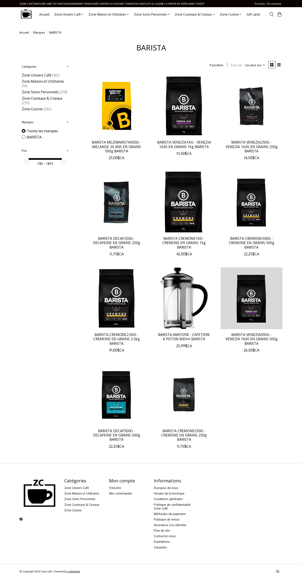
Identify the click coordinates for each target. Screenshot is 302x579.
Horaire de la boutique (169, 493)
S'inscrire (115, 488)
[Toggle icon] (271, 14)
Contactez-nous (165, 536)
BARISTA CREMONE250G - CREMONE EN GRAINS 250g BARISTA (184, 435)
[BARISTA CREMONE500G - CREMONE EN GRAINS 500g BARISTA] (251, 202)
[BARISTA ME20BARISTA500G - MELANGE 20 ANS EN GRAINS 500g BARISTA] (117, 106)
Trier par (236, 65)
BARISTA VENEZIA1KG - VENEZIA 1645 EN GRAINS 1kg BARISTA (184, 144)
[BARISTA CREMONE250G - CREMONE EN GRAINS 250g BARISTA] (184, 394)
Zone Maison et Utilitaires (43, 81)
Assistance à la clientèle (170, 525)
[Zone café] (26, 14)
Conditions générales (168, 499)
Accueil (44, 14)
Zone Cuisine (32, 109)
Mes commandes (120, 493)
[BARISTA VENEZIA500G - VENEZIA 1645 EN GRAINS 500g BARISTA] (251, 298)
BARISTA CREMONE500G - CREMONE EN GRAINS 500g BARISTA (251, 242)
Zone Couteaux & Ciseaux (42, 98)
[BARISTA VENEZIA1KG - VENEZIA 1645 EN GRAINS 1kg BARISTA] (184, 106)
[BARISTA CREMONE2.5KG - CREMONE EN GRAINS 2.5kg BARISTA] (117, 298)
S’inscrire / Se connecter (268, 3)
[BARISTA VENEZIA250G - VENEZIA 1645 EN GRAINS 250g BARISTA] (251, 106)
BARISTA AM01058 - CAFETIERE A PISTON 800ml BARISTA (184, 336)
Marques (39, 32)
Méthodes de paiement (170, 514)
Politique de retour (167, 519)
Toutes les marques (42, 131)
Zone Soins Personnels (40, 92)
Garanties (160, 547)
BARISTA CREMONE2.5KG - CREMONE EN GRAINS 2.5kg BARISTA (116, 339)
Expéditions (162, 541)
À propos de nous (166, 488)
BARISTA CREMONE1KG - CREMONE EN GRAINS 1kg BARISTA (184, 242)
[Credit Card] (277, 571)
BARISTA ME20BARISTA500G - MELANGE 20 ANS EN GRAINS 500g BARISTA (116, 146)
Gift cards (253, 14)
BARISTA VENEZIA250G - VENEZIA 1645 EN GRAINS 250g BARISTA (252, 146)
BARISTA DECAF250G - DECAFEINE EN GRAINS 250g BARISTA (116, 242)
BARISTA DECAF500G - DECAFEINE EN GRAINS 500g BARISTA (116, 435)
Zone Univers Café (36, 75)
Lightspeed (74, 571)
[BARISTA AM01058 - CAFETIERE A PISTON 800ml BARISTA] (184, 298)
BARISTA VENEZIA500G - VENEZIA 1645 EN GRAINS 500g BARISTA (252, 339)
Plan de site (162, 530)
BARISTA (34, 137)
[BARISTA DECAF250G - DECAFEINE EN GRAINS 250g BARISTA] (117, 202)
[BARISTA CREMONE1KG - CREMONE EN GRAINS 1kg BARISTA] (184, 202)
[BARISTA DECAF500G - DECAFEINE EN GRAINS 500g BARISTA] (117, 394)
